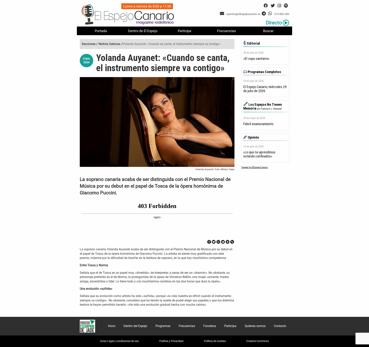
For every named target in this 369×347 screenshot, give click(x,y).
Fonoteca (209, 326)
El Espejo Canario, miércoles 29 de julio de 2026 (265, 89)
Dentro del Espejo (135, 326)
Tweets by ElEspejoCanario (254, 167)
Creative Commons (257, 341)
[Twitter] (214, 242)
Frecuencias (226, 31)
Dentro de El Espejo (142, 31)
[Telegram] (223, 242)
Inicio (111, 326)
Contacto (280, 326)
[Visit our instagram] (279, 5)
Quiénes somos (255, 326)
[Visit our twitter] (272, 5)
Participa (184, 31)
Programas (162, 326)
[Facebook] (209, 242)
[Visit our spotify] (286, 5)
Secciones (89, 44)
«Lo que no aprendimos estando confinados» (259, 154)
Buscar (268, 31)
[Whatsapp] (218, 242)
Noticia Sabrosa (109, 44)
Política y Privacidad (171, 341)
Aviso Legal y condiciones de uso (119, 341)
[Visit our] (222, 13)
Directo (274, 23)
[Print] (227, 242)
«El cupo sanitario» (256, 59)
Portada (101, 31)
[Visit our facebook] (265, 5)
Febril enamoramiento (258, 124)
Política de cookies (215, 341)
